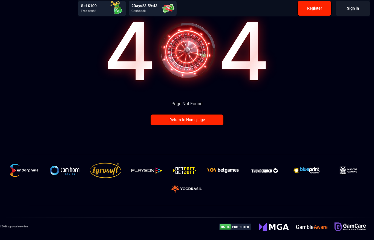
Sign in (353, 8)
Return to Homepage (187, 120)
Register (314, 8)
